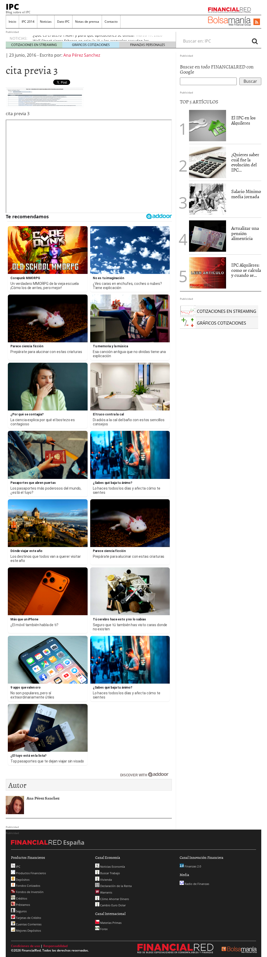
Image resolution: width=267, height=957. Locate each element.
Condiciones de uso (25, 946)
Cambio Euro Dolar (112, 905)
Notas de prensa (87, 21)
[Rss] (256, 22)
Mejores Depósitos (28, 930)
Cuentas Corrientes (28, 924)
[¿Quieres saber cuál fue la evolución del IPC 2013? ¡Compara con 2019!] (207, 162)
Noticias (46, 21)
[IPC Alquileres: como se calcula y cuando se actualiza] (207, 272)
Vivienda (105, 880)
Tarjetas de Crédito (28, 918)
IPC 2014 (28, 21)
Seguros (21, 911)
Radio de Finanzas (196, 884)
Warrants (105, 892)
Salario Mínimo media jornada (246, 194)
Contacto (111, 21)
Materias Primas (110, 923)
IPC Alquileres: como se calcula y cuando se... (246, 270)
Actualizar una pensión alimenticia (245, 233)
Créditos (21, 898)
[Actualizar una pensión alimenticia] (207, 236)
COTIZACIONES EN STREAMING (34, 45)
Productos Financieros (30, 873)
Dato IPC (63, 21)
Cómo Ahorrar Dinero (114, 899)
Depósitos (22, 880)
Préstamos (22, 905)
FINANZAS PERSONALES (147, 45)
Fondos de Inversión (29, 892)
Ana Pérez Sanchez (81, 55)
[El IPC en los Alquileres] (207, 125)
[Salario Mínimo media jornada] (207, 199)
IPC (12, 6)
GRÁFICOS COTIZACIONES (91, 45)
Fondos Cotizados (27, 886)
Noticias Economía (112, 866)
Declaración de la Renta (115, 886)
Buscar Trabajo (109, 873)
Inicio (12, 21)
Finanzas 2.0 (192, 866)
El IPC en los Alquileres (243, 120)
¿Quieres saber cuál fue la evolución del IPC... (245, 162)
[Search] (254, 41)
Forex (103, 929)
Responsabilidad (55, 946)
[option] (99, 40)
